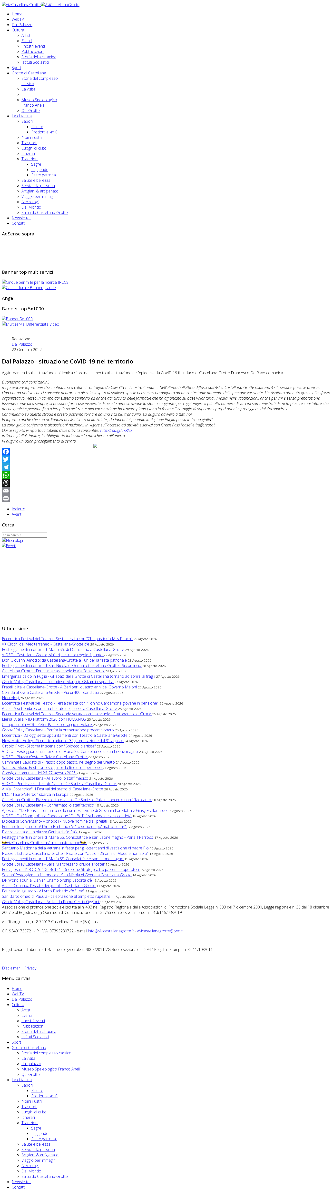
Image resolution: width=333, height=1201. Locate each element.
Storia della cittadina (38, 57)
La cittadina (22, 116)
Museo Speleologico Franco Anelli (39, 102)
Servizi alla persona (38, 185)
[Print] (166, 498)
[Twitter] (166, 459)
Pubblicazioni (32, 51)
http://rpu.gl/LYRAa (116, 430)
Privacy (30, 968)
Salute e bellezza (35, 180)
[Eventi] (9, 545)
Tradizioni (29, 158)
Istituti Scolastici (35, 62)
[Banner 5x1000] (17, 319)
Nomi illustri (31, 137)
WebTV (18, 19)
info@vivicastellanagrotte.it (111, 931)
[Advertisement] (90, 252)
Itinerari (28, 153)
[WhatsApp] (166, 475)
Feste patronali (44, 175)
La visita (28, 89)
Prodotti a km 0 (44, 132)
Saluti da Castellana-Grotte (44, 212)
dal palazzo (31, 1063)
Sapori (27, 121)
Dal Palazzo (22, 24)
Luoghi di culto (34, 148)
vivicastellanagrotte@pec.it (160, 931)
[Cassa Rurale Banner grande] (29, 287)
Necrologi (30, 201)
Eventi (26, 40)
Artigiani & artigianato (40, 191)
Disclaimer (11, 968)
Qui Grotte (30, 110)
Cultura (18, 30)
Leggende (39, 169)
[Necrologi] (12, 540)
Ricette (37, 126)
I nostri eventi (33, 46)
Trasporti (29, 142)
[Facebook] (166, 451)
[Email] (166, 491)
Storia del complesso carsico (46, 1053)
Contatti (18, 223)
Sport (16, 67)
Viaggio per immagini (38, 196)
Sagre (36, 164)
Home (17, 14)
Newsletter (21, 218)
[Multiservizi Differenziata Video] (30, 324)
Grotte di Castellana (29, 73)
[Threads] (166, 483)
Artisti (26, 35)
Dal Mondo (31, 207)
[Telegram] (166, 467)
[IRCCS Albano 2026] (35, 282)
